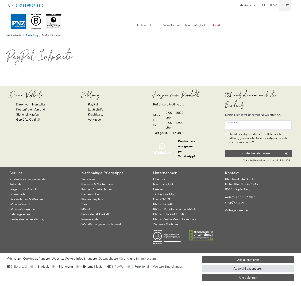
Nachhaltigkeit (195, 25)
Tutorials (15, 184)
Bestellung (31, 35)
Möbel (85, 209)
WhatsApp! (186, 156)
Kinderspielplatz (92, 199)
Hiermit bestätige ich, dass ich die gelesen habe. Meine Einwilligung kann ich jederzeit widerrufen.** (258, 138)
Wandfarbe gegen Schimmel (101, 224)
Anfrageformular (236, 210)
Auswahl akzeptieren (248, 269)
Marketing (66, 266)
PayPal (119, 266)
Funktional (141, 266)
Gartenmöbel (90, 194)
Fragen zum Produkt (23, 189)
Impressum (148, 258)
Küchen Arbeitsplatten (96, 189)
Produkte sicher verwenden (28, 179)
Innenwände (89, 219)
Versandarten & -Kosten (26, 199)
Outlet (215, 25)
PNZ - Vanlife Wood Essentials (174, 219)
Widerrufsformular (22, 209)
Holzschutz (145, 25)
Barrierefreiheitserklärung (26, 219)
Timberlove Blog (164, 194)
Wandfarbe (171, 25)
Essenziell (20, 266)
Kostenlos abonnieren (257, 153)
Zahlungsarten (19, 214)
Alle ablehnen (248, 278)
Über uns (159, 179)
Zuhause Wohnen (165, 224)
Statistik (43, 266)
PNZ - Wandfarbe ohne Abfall (174, 209)
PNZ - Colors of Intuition (170, 214)
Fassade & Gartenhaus (97, 184)
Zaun (84, 204)
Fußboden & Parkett (95, 214)
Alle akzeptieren (248, 260)
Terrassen (88, 179)
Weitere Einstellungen (168, 266)
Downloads (17, 194)
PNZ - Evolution (164, 204)
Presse (158, 189)
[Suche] (264, 5)
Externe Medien (93, 266)
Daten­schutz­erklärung (114, 258)
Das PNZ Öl (161, 199)
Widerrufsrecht (19, 204)
